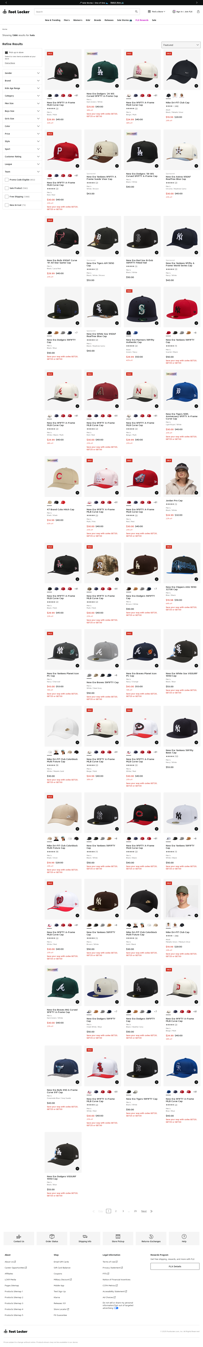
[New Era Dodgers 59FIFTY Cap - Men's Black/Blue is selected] (49, 333)
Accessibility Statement (114, 1291)
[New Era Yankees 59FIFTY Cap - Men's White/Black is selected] (168, 838)
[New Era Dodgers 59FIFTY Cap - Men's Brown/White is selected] (128, 589)
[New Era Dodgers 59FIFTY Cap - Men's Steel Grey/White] (62, 333)
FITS (105, 1273)
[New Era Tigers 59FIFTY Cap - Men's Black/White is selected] (128, 1092)
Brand (8, 80)
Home (4, 29)
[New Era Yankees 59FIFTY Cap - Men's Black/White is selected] (89, 838)
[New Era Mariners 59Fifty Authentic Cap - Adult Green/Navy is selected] (128, 333)
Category (9, 95)
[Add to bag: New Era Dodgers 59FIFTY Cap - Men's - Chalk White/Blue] (117, 1002)
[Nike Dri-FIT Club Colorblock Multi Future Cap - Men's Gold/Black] (76, 752)
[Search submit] (136, 11)
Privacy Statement (111, 1267)
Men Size (9, 103)
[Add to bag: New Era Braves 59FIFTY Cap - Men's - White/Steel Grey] (117, 665)
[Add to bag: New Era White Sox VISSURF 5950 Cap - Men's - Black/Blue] (196, 665)
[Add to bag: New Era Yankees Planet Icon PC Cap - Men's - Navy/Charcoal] (77, 665)
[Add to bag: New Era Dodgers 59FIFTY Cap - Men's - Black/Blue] (77, 323)
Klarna (57, 1297)
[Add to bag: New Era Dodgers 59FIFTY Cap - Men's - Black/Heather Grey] (156, 1002)
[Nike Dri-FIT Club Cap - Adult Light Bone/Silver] (181, 95)
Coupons (58, 1273)
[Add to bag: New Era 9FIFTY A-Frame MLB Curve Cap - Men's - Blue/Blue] (196, 1082)
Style (7, 141)
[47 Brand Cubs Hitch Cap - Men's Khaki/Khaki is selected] (49, 502)
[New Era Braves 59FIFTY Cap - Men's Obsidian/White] (109, 675)
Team (7, 171)
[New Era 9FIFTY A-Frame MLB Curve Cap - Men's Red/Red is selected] (49, 175)
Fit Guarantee (60, 1315)
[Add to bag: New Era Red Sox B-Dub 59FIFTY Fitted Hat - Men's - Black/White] (156, 252)
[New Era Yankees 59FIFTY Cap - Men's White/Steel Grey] (181, 333)
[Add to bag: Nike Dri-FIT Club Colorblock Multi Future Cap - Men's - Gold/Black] (156, 915)
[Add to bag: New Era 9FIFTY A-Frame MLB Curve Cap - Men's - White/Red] (156, 742)
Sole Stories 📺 (124, 20)
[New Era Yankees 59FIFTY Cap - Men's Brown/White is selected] (89, 925)
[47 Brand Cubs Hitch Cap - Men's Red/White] (62, 502)
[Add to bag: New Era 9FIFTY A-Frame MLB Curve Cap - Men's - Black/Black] (156, 829)
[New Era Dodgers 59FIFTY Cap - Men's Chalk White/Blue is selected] (89, 1011)
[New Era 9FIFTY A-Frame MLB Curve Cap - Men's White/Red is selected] (128, 752)
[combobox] (87, 11)
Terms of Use (109, 1261)
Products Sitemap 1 (14, 1291)
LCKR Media (10, 1279)
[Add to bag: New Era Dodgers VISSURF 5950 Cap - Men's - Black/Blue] (77, 1168)
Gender (8, 73)
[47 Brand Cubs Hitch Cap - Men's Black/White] (56, 502)
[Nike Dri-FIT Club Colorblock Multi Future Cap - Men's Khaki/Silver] (69, 752)
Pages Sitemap (12, 1285)
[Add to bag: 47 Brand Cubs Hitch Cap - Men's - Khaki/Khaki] (77, 493)
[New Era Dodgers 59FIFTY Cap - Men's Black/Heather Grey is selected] (128, 1011)
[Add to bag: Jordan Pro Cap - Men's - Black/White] (196, 493)
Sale (154, 20)
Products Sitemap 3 (14, 1303)
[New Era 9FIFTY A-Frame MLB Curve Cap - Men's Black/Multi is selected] (49, 95)
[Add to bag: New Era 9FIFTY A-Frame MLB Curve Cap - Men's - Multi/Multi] (117, 579)
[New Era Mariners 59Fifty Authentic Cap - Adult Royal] (135, 333)
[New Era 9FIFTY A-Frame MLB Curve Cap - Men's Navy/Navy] (56, 95)
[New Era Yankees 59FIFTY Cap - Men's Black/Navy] (175, 333)
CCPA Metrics (109, 1285)
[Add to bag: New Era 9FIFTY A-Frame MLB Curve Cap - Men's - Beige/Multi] (156, 86)
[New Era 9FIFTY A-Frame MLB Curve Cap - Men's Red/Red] (62, 95)
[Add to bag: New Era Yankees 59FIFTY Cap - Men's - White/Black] (196, 829)
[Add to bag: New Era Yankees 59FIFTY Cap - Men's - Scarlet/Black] (196, 323)
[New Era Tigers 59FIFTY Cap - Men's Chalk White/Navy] (135, 1092)
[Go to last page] (151, 1211)
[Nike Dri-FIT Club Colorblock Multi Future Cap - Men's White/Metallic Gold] (69, 838)
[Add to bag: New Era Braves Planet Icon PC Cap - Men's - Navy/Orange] (156, 665)
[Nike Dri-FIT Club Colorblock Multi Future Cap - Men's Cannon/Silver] (62, 752)
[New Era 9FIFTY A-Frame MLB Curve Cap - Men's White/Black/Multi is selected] (49, 416)
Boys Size (9, 111)
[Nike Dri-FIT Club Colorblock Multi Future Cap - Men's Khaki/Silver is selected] (49, 838)
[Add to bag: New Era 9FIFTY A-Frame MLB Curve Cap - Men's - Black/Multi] (77, 86)
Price (7, 133)
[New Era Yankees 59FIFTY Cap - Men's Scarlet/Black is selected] (168, 333)
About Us (9, 1261)
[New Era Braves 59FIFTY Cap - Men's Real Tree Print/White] (95, 675)
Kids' (88, 20)
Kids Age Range (12, 88)
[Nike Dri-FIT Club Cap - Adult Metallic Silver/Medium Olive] (175, 95)
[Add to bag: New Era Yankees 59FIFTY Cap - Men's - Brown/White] (117, 915)
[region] (101, 2)
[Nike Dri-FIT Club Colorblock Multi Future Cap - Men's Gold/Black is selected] (128, 925)
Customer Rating (13, 156)
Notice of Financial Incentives (116, 1279)
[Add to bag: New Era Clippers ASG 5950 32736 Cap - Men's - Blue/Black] (196, 579)
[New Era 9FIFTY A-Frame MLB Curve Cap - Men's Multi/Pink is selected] (89, 502)
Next (144, 1211)
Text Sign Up (60, 1291)
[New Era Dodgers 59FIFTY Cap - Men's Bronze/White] (56, 333)
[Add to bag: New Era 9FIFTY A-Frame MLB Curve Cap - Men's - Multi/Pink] (117, 493)
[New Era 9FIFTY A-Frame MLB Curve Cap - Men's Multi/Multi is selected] (89, 589)
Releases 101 (60, 1303)
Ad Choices (108, 1297)
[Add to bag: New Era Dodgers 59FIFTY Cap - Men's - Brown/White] (156, 579)
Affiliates (9, 1273)
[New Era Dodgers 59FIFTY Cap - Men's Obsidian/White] (69, 333)
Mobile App (59, 1285)
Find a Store (10, 63)
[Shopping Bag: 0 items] (198, 11)
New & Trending (52, 20)
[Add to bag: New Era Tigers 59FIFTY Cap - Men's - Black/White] (156, 1082)
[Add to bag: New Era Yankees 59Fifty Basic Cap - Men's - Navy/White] (196, 742)
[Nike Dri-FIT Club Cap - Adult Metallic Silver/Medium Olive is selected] (168, 925)
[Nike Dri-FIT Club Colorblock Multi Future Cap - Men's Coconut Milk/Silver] (56, 752)
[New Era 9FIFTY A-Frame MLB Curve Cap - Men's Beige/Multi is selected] (128, 95)
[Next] (196, 2)
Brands (97, 20)
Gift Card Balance (62, 1267)
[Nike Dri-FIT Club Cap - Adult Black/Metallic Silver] (181, 925)
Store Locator (60, 1309)
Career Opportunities (14, 1267)
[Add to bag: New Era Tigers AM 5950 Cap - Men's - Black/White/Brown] (117, 252)
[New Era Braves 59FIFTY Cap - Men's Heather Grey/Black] (102, 675)
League (8, 164)
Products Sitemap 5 (14, 1315)
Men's (67, 20)
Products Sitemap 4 (14, 1309)
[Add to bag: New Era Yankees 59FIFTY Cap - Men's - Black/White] (117, 829)
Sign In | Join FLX (184, 11)
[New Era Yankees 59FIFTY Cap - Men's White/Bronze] (188, 333)
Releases (109, 20)
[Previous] (6, 2)
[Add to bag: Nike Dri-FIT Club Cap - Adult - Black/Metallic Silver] (196, 86)
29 (135, 1211)
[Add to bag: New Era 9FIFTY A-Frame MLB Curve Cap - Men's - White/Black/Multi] (77, 406)
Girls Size (9, 118)
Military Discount (61, 1279)
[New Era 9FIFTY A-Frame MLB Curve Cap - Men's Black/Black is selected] (128, 838)
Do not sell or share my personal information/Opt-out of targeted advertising (118, 1305)
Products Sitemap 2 (14, 1297)
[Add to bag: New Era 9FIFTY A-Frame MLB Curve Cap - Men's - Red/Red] (77, 166)
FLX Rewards (142, 20)
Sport (7, 149)
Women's (77, 20)
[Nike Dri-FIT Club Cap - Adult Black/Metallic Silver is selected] (168, 95)
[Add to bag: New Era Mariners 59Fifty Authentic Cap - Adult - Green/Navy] (156, 323)
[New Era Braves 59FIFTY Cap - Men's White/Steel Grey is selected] (89, 675)
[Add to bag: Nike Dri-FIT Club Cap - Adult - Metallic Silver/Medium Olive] (196, 915)
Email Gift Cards (61, 1261)
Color (7, 126)
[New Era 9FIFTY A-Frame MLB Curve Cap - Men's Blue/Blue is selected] (168, 1092)
